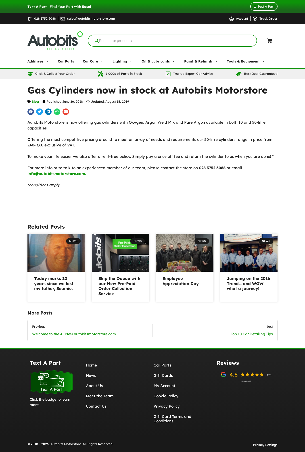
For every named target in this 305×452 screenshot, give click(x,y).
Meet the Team (100, 396)
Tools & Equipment (243, 61)
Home (91, 365)
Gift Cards (163, 375)
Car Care (90, 61)
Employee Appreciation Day (181, 281)
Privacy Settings (265, 445)
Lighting (120, 61)
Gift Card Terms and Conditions (172, 418)
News (91, 375)
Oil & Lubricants (156, 61)
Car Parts (66, 61)
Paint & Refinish (198, 61)
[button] (30, 111)
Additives (35, 61)
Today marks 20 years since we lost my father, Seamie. (53, 283)
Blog (35, 102)
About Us (94, 385)
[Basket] (269, 40)
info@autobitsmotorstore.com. (56, 173)
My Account (164, 385)
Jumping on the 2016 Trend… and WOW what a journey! (248, 283)
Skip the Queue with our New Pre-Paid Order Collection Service (119, 286)
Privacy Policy (167, 406)
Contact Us (96, 406)
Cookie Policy (166, 396)
